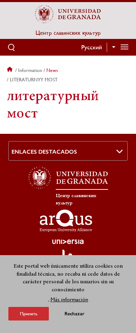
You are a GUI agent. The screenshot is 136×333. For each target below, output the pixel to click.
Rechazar (74, 314)
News (52, 70)
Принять (28, 313)
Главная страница (10, 70)
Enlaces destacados (44, 151)
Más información (69, 299)
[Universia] (68, 241)
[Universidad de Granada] (68, 14)
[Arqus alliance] (66, 221)
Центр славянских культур (68, 32)
